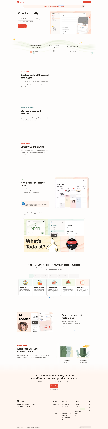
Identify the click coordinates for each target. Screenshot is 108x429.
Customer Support (74, 275)
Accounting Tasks (23, 287)
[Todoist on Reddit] (89, 410)
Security (18, 427)
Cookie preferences (30, 427)
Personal (37, 275)
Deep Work (64, 287)
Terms (25, 427)
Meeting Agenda (80, 287)
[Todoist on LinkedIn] (89, 404)
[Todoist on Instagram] (89, 407)
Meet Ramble (61, 6)
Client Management (52, 287)
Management (53, 275)
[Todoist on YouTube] (89, 401)
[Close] (83, 6)
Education (44, 275)
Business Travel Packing (39, 287)
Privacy (22, 427)
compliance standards (37, 204)
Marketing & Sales (63, 275)
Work (31, 275)
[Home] (20, 2)
